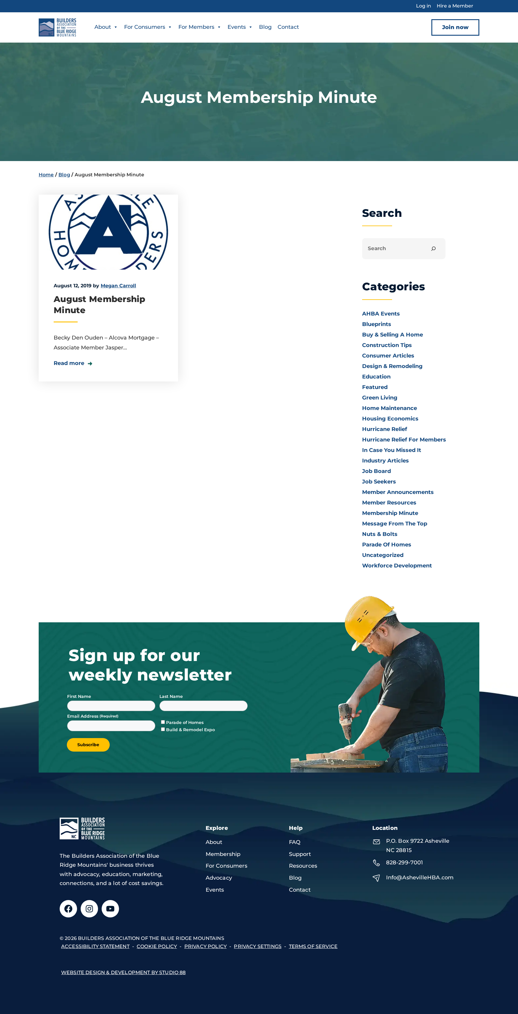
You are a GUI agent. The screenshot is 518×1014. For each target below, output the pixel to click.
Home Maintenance (389, 408)
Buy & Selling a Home (392, 334)
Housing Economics (390, 418)
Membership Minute (390, 513)
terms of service (313, 946)
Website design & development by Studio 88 (123, 972)
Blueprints (376, 324)
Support (300, 854)
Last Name (171, 696)
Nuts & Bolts (379, 534)
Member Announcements (398, 492)
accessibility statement (95, 946)
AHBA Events (381, 313)
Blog (265, 27)
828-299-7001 (404, 862)
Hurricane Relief (384, 429)
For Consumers (144, 27)
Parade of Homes (386, 544)
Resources (303, 866)
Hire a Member (455, 6)
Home (46, 175)
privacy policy (205, 946)
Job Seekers (379, 481)
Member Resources (389, 502)
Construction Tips (387, 345)
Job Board (376, 471)
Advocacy (219, 878)
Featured (375, 387)
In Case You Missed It (391, 450)
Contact (288, 27)
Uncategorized (382, 555)
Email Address (83, 716)
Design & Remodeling (392, 366)
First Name (79, 696)
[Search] (433, 248)
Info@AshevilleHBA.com (420, 877)
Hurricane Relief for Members (404, 439)
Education (376, 376)
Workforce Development (397, 565)
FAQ (295, 842)
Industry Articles (385, 460)
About (102, 27)
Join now (455, 27)
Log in (423, 6)
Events (237, 27)
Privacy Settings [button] (257, 946)
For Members (196, 27)
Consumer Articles (388, 355)
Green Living (379, 397)
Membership (223, 854)
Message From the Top (394, 523)
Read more (70, 363)
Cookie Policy (157, 946)
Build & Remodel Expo (190, 729)
